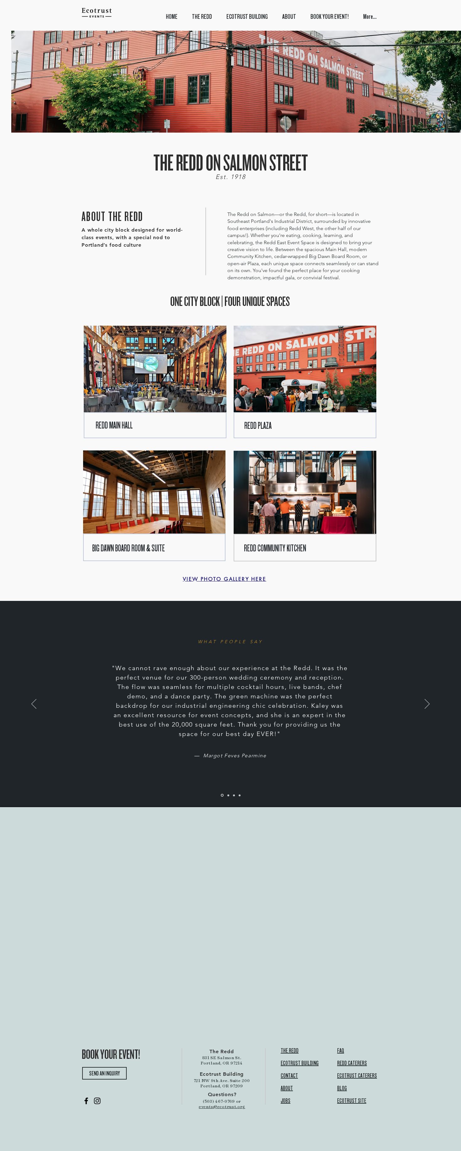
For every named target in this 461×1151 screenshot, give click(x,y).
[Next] (427, 704)
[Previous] (33, 704)
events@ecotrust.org (222, 1106)
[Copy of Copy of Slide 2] (234, 795)
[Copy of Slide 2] (228, 795)
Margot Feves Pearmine (235, 756)
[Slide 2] (222, 795)
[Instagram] (97, 1100)
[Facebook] (86, 1100)
